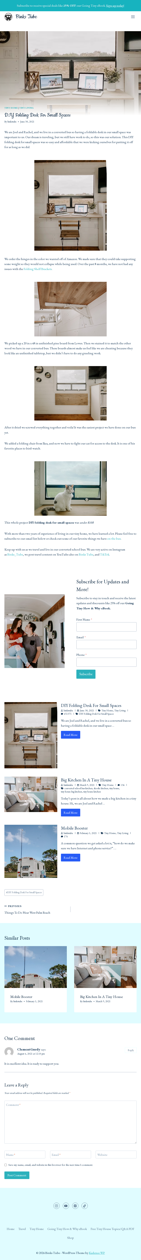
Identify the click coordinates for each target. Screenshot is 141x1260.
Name (10, 1155)
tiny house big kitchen (71, 791)
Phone (81, 655)
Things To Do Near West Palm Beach (27, 909)
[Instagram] (56, 1206)
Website (102, 1155)
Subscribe (86, 674)
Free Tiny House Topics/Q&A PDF (112, 1229)
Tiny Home (11, 107)
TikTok (104, 554)
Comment (13, 1105)
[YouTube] (66, 1206)
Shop (70, 1238)
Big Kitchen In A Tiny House (86, 780)
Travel (22, 1229)
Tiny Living (26, 107)
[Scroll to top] (131, 1254)
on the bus (114, 538)
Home (11, 1229)
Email (81, 637)
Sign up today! (115, 6)
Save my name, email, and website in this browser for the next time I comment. (50, 1165)
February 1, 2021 (88, 833)
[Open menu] (133, 17)
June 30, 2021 (87, 710)
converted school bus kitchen (78, 788)
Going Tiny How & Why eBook (67, 1229)
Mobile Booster (74, 828)
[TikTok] (85, 1206)
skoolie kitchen (101, 788)
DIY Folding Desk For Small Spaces (91, 705)
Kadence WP (97, 1253)
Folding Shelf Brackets (38, 269)
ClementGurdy (28, 1049)
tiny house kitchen (92, 791)
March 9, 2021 (87, 785)
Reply (131, 1050)
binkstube (12, 121)
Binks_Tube (15, 554)
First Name (84, 619)
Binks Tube (86, 554)
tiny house (114, 788)
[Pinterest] (75, 1206)
